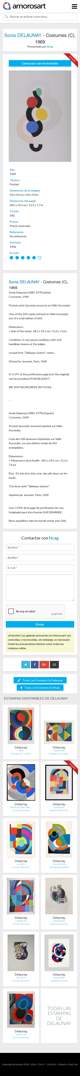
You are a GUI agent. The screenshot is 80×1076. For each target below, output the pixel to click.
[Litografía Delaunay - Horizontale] (59, 726)
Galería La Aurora (59, 923)
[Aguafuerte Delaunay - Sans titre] (21, 953)
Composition (59, 920)
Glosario (62, 1064)
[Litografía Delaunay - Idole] (21, 726)
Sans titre (21, 977)
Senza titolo (59, 977)
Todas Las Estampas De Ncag (42, 687)
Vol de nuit (21, 1034)
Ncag (50, 46)
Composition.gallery (59, 867)
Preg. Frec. (73, 1064)
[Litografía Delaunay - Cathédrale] (21, 897)
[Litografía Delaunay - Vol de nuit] (21, 1010)
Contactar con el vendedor (40, 63)
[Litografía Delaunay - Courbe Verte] (59, 840)
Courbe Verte (59, 864)
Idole (21, 750)
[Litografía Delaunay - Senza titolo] (59, 953)
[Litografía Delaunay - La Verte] (21, 840)
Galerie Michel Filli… (59, 810)
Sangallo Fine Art (59, 980)
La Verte (21, 864)
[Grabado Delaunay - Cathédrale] (59, 783)
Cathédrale (59, 807)
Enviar (40, 624)
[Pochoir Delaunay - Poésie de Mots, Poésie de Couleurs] (21, 783)
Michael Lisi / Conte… (20, 753)
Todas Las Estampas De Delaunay (42, 680)
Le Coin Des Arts (21, 810)
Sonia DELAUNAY (23, 35)
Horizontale (59, 750)
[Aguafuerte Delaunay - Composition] (59, 897)
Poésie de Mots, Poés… (21, 807)
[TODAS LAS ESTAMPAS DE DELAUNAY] (59, 1039)
